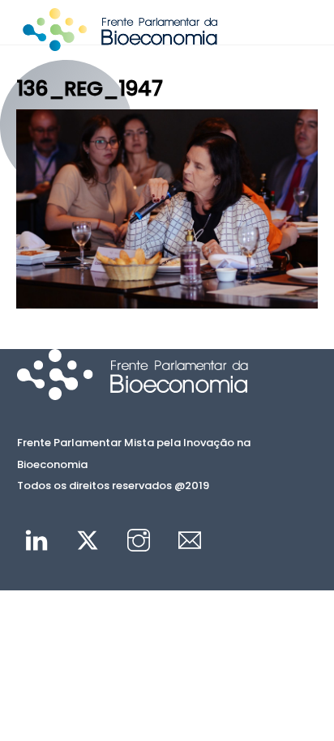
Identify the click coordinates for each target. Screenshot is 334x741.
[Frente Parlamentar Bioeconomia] (120, 43)
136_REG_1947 (89, 88)
